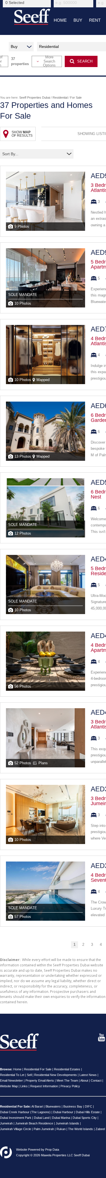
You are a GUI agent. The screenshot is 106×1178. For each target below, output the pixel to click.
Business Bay (72, 1106)
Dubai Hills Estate (88, 1112)
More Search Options (49, 61)
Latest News (88, 1075)
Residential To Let (12, 1075)
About (84, 1080)
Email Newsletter (11, 1080)
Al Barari (37, 1106)
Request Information (44, 1086)
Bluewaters (53, 1106)
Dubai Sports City (85, 1117)
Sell (29, 1075)
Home (17, 1069)
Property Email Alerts (39, 1080)
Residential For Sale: (15, 1106)
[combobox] (28, 2)
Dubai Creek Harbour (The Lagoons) (25, 1112)
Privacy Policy (70, 1086)
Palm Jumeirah (44, 1129)
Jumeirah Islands (67, 1123)
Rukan (61, 1129)
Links (24, 1086)
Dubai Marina (61, 1117)
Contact (96, 1080)
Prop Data (52, 1149)
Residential (60, 97)
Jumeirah (6, 1123)
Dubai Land (41, 1117)
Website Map (9, 1086)
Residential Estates (67, 1069)
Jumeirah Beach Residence (34, 1123)
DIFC (88, 1106)
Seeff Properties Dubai (34, 97)
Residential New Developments (55, 1075)
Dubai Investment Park (15, 1117)
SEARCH (84, 61)
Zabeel (100, 1129)
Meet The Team (67, 1080)
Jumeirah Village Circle (15, 1129)
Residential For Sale (37, 1069)
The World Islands (80, 1129)
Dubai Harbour (63, 1112)
